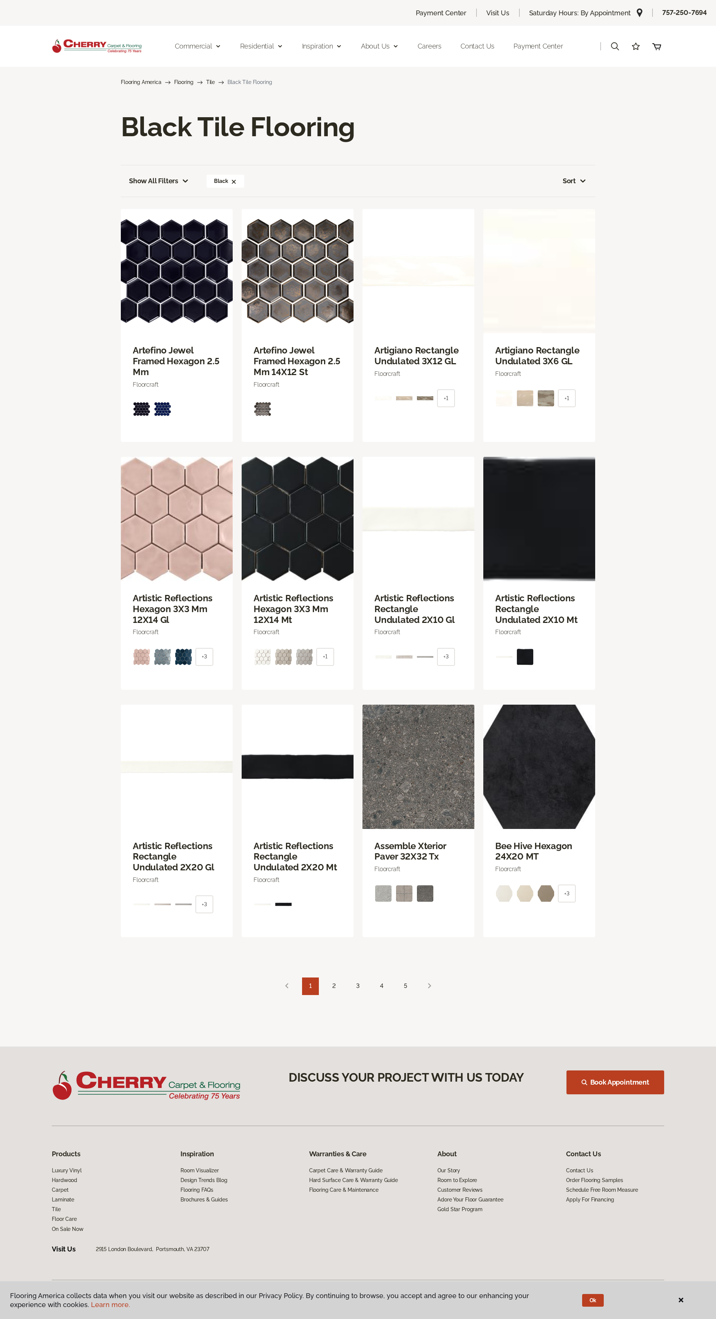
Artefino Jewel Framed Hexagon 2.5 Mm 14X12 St (297, 361)
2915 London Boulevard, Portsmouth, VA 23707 (152, 1249)
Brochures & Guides (203, 1200)
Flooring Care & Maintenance (344, 1190)
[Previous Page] (287, 986)
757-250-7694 (684, 12)
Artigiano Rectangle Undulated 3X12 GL (416, 356)
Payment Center (441, 13)
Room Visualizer (199, 1170)
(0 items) (656, 46)
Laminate (63, 1200)
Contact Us (477, 46)
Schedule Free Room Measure (602, 1190)
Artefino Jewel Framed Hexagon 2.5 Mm (176, 361)
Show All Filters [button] (153, 181)
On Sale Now (67, 1229)
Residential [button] (257, 46)
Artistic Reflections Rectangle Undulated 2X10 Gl (414, 609)
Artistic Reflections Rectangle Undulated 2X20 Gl (173, 857)
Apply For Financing (590, 1200)
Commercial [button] (193, 46)
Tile (210, 82)
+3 (204, 657)
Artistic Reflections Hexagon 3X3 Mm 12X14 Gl (173, 609)
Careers (430, 46)
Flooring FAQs (196, 1190)
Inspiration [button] (317, 46)
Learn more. (110, 1305)
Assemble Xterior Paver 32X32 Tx (410, 851)
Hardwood (64, 1180)
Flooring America (141, 82)
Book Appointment (619, 1082)
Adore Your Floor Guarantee (470, 1200)
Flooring (184, 82)
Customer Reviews (460, 1190)
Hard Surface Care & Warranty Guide (353, 1180)
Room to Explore (457, 1180)
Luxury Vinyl (66, 1170)
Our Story (448, 1170)
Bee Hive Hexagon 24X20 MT (533, 851)
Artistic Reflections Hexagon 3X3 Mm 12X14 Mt (293, 609)
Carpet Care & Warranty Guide (346, 1170)
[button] (614, 46)
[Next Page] (430, 986)
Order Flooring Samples (594, 1180)
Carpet (60, 1190)
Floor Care (64, 1219)
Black (221, 181)
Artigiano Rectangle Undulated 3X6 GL (537, 356)
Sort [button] (569, 181)
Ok (593, 1300)
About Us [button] (375, 46)
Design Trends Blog (203, 1180)
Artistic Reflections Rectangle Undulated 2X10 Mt (536, 609)
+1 (446, 398)
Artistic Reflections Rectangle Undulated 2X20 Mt (295, 857)
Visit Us (497, 13)
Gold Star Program (460, 1209)
